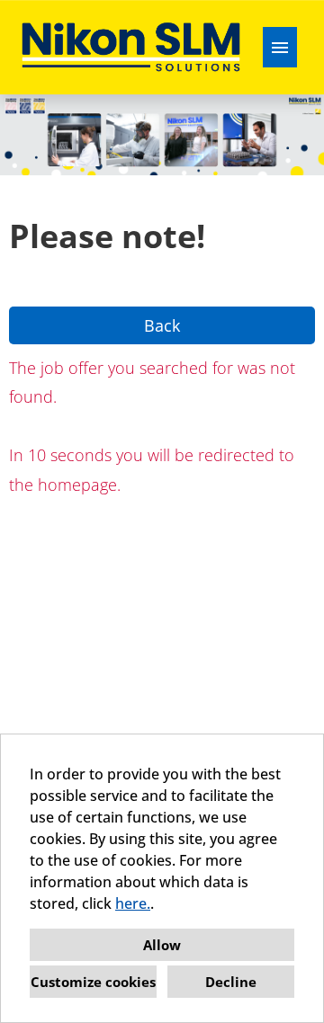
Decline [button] (230, 982)
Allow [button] (162, 945)
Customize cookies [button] (93, 982)
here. (132, 903)
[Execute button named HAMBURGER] (280, 47)
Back (162, 325)
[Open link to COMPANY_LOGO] (131, 47)
